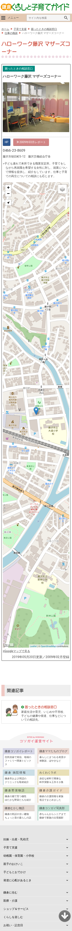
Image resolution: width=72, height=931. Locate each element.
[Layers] (62, 189)
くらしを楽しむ (13, 917)
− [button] (8, 193)
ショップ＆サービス (16, 908)
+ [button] (8, 187)
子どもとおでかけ (14, 872)
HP (6, 142)
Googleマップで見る (17, 651)
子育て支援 (10, 847)
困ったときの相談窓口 (19, 68)
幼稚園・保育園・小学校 (18, 855)
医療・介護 (10, 900)
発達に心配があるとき (17, 880)
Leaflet (33, 646)
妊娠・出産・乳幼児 (16, 839)
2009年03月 (27, 142)
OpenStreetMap (48, 646)
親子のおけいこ (13, 863)
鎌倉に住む (10, 892)
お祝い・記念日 (13, 925)
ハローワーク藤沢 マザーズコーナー (32, 76)
